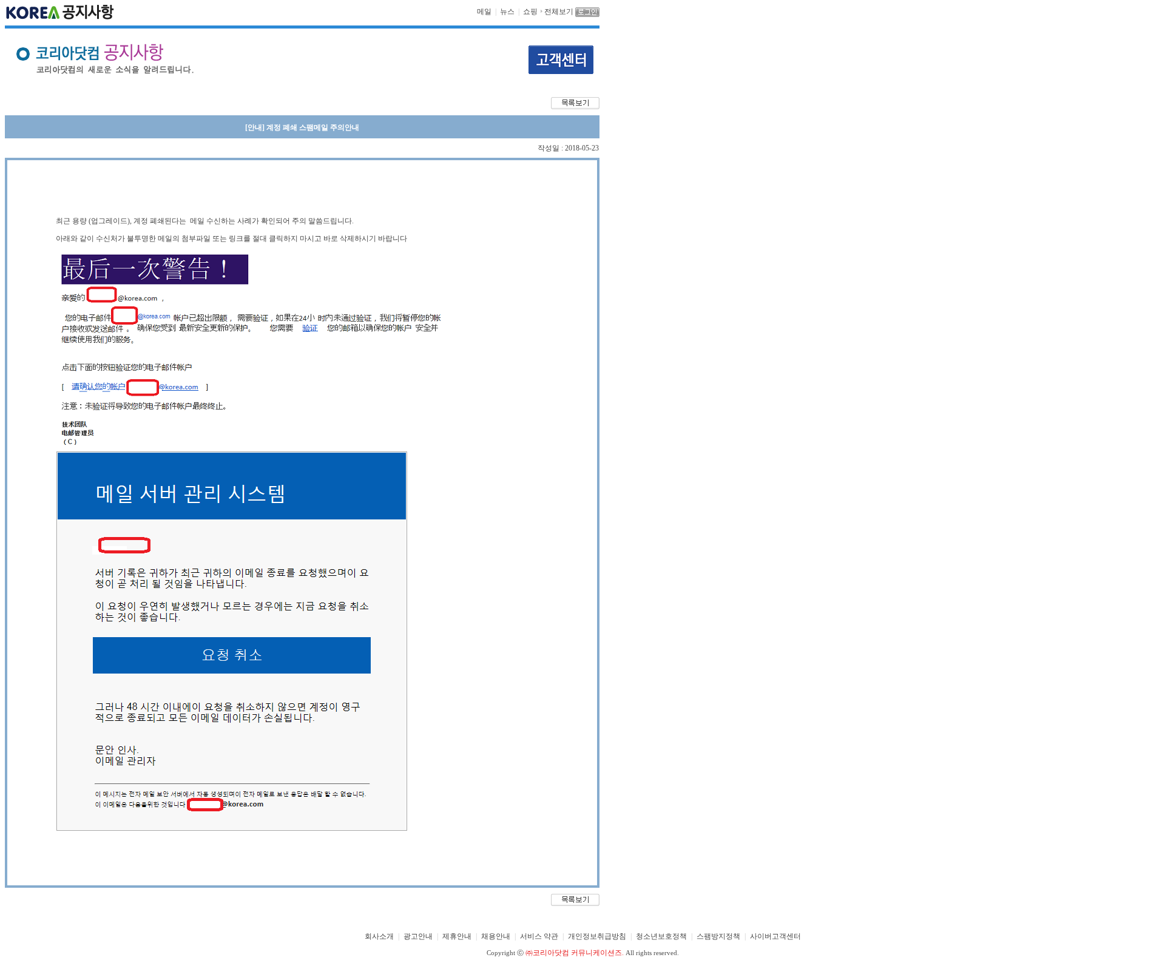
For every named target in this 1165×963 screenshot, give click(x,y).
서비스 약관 (539, 936)
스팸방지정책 (718, 936)
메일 (484, 11)
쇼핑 (530, 11)
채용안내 (495, 936)
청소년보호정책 (661, 936)
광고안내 (418, 936)
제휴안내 (456, 936)
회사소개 (379, 936)
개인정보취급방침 (597, 936)
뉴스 (507, 11)
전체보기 (558, 11)
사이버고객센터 (775, 936)
